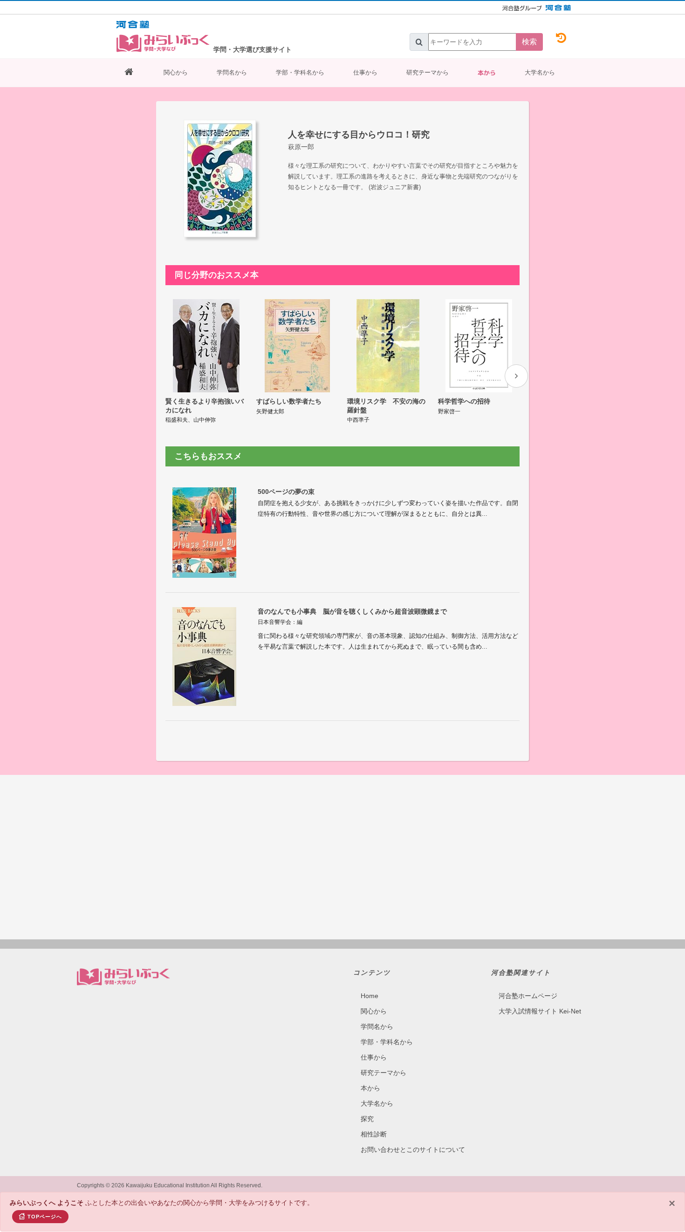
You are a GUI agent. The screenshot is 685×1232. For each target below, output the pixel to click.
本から (487, 72)
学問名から (232, 72)
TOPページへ (44, 1216)
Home (369, 995)
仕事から (365, 72)
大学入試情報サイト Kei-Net (540, 1011)
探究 (367, 1118)
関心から (176, 72)
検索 (529, 42)
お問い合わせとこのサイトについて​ (413, 1149)
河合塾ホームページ (528, 995)
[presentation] (516, 376)
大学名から (540, 72)
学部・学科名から (300, 72)
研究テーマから (427, 72)
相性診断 (374, 1134)
